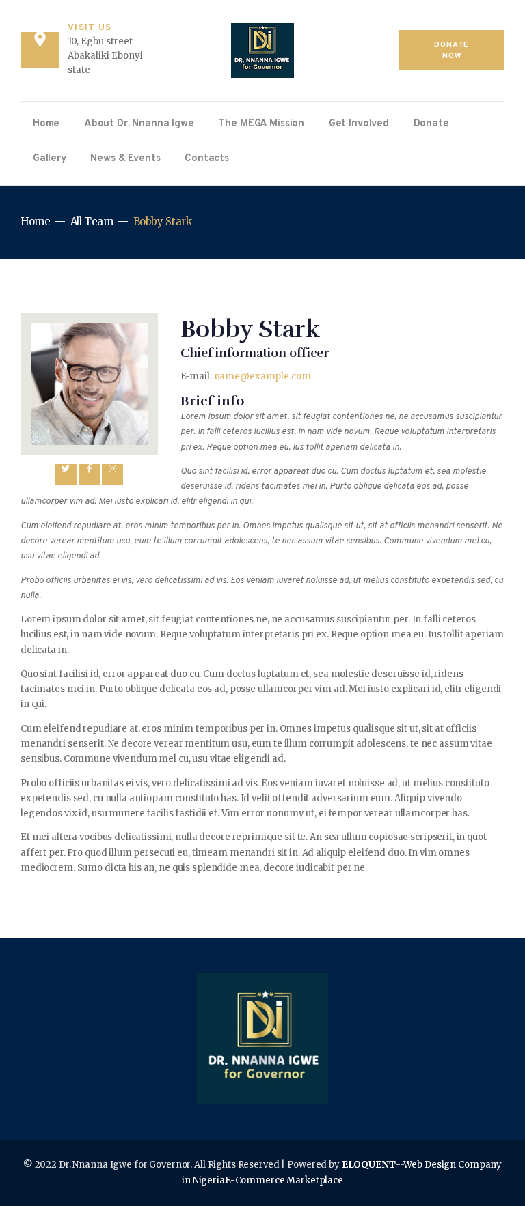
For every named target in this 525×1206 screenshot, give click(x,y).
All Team (91, 221)
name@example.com (262, 376)
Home (36, 221)
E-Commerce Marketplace (284, 1180)
